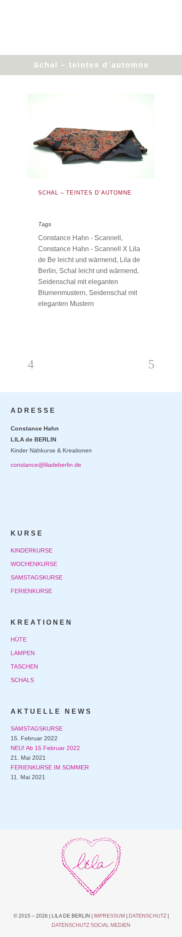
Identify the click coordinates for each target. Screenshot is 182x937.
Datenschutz (147, 916)
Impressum (109, 916)
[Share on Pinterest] (83, 325)
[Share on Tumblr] (69, 325)
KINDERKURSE (31, 550)
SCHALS (22, 680)
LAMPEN (23, 653)
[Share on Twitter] (56, 325)
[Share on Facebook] (42, 325)
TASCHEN (24, 666)
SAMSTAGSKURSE (37, 577)
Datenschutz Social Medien (91, 925)
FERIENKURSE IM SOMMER (50, 767)
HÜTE (19, 639)
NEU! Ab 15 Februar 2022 (45, 748)
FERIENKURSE (31, 591)
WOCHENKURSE (34, 564)
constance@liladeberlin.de (46, 464)
